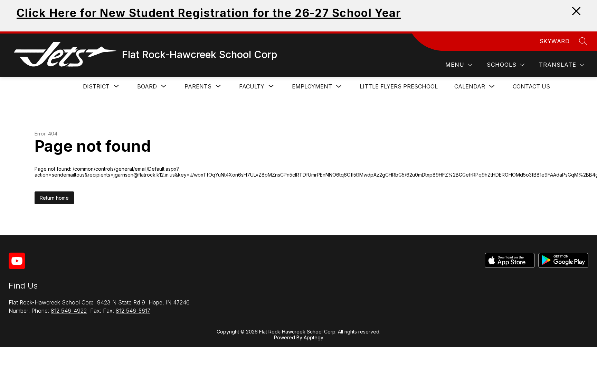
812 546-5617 (133, 310)
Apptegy (313, 337)
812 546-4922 (69, 310)
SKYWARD (555, 41)
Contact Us (531, 86)
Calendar (469, 86)
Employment (312, 86)
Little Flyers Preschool (399, 86)
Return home (54, 198)
